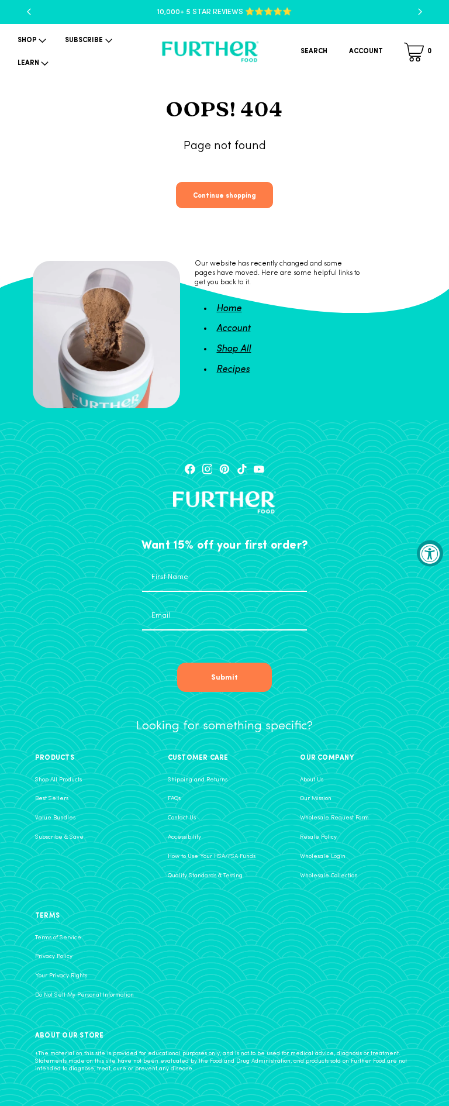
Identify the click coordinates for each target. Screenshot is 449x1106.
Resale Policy (318, 837)
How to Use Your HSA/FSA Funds (211, 856)
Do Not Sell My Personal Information (84, 995)
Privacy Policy (53, 956)
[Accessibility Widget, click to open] (430, 553)
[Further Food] (210, 52)
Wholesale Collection (329, 875)
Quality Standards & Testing (205, 875)
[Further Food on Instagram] (207, 469)
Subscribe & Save (59, 837)
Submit (224, 676)
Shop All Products (58, 780)
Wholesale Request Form (334, 818)
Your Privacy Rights (61, 975)
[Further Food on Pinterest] (224, 469)
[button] (31, 40)
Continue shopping (224, 194)
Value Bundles (55, 818)
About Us (311, 780)
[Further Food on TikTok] (242, 469)
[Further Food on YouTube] (259, 469)
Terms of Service (58, 937)
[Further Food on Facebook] (190, 469)
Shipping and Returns (197, 780)
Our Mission (315, 798)
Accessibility (184, 837)
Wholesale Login (323, 856)
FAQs (174, 798)
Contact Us (182, 818)
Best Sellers (51, 798)
